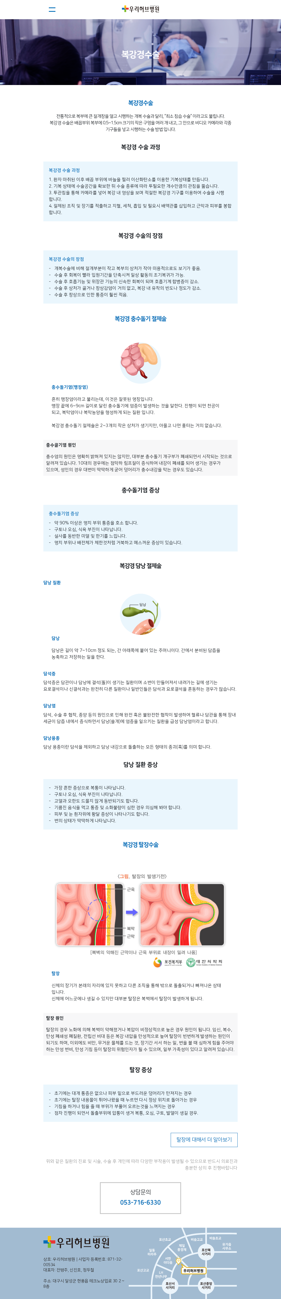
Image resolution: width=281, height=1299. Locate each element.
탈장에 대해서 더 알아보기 (204, 1140)
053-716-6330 (140, 1202)
